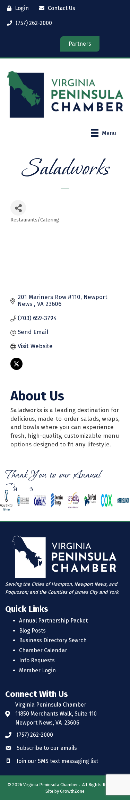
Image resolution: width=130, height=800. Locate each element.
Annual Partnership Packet (53, 620)
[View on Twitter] (16, 368)
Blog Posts (32, 630)
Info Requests (37, 660)
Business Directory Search (53, 640)
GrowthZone (72, 791)
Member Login (37, 670)
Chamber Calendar (43, 650)
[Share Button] (18, 208)
